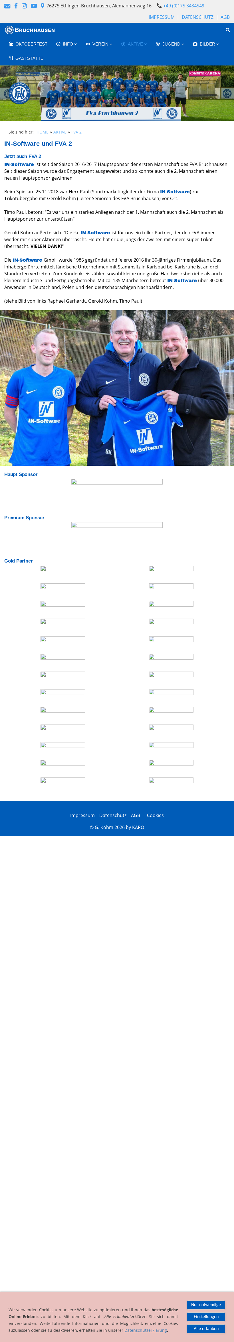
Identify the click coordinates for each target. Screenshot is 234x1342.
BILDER (208, 44)
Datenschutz (197, 17)
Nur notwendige (206, 1305)
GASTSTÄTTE (29, 58)
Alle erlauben (206, 1329)
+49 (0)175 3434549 (183, 6)
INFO (68, 44)
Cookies (154, 815)
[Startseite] (30, 30)
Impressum (162, 17)
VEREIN (101, 44)
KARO (138, 827)
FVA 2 (76, 132)
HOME (43, 132)
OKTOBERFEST (31, 44)
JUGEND (171, 44)
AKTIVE (136, 44)
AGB (225, 17)
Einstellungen (206, 1317)
